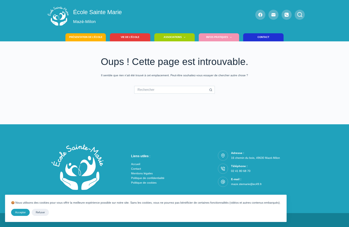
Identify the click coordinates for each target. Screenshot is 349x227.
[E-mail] (273, 15)
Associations (173, 37)
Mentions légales (142, 173)
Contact (263, 37)
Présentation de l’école (85, 37)
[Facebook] (260, 15)
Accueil (135, 164)
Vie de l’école (130, 37)
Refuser (40, 212)
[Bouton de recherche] (211, 90)
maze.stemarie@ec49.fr (246, 184)
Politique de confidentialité (147, 178)
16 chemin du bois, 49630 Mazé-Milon (255, 157)
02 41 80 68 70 (240, 171)
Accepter (20, 212)
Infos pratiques (217, 37)
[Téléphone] (287, 15)
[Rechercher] (300, 15)
